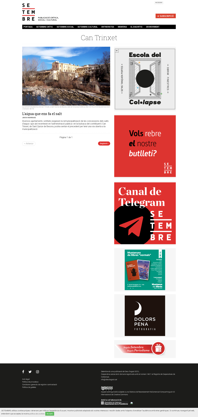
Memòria (122, 27)
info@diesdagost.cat (109, 380)
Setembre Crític (44, 27)
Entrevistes (107, 27)
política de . (37, 414)
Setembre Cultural (88, 27)
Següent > (104, 143)
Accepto (50, 414)
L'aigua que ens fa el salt (42, 113)
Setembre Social (65, 27)
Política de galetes (29, 387)
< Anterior (28, 143)
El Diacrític (137, 27)
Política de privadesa (30, 382)
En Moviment (152, 27)
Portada (28, 27)
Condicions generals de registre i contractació (39, 385)
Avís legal (26, 379)
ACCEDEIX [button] (158, 3)
